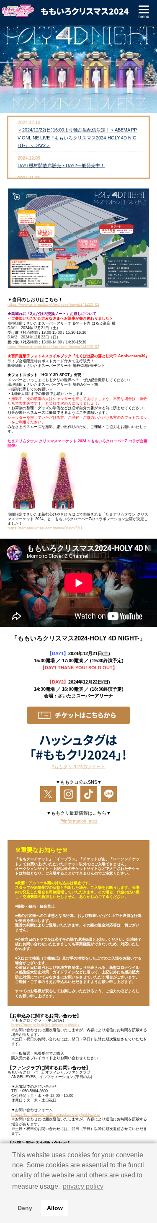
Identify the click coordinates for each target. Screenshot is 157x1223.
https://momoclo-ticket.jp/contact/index (45, 1025)
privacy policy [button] (83, 1186)
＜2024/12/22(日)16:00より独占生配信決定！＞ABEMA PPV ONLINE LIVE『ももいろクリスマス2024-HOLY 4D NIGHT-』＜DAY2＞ (77, 137)
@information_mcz (78, 820)
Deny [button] (25, 1208)
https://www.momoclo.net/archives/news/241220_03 (53, 304)
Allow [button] (55, 1208)
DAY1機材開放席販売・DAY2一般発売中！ (61, 165)
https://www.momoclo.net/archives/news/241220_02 (53, 347)
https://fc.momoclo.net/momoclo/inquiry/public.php (55, 1114)
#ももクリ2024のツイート (78, 766)
